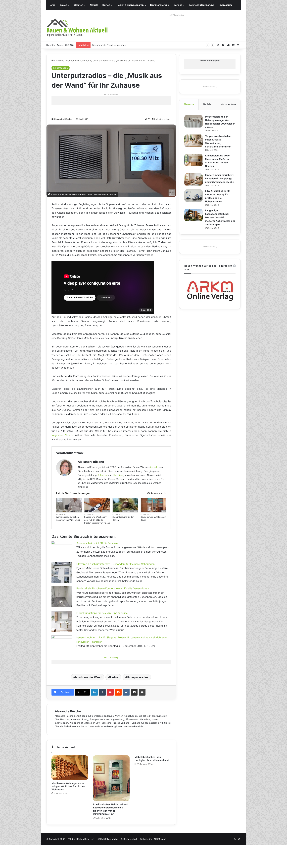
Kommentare (228, 104)
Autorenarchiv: (158, 493)
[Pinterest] (110, 692)
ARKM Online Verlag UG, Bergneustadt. (117, 839)
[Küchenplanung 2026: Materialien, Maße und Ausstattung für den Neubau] (193, 160)
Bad (163, 511)
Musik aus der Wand (88, 677)
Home (52, 4)
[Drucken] (142, 692)
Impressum (225, 4)
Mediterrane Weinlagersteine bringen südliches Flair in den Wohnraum (68, 786)
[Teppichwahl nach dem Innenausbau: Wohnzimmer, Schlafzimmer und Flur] (193, 140)
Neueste (189, 104)
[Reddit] (118, 692)
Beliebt (207, 104)
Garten (106, 4)
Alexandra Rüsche (63, 119)
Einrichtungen (83, 60)
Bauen (63, 4)
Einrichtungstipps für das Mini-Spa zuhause (102, 613)
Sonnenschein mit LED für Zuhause (97, 543)
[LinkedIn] (94, 692)
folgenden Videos (62, 435)
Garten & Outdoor (130, 511)
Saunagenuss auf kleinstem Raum (153, 518)
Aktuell (94, 4)
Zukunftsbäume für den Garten (123, 518)
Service (178, 4)
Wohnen (78, 4)
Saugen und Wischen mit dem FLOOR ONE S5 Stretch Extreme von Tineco (97, 520)
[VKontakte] (126, 692)
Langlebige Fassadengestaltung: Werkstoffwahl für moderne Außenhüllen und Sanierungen (220, 217)
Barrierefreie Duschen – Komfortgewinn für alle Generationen (112, 588)
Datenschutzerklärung (201, 4)
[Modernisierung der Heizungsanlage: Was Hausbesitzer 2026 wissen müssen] (193, 121)
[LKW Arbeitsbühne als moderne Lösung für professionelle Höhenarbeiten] (193, 195)
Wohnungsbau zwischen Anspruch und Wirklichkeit (68, 518)
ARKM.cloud (160, 839)
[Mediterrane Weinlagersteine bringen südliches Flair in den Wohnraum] (69, 767)
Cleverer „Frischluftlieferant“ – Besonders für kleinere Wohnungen (115, 564)
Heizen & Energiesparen (130, 4)
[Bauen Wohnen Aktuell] (77, 27)
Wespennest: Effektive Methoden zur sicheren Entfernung (122, 45)
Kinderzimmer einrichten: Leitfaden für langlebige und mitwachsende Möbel (220, 178)
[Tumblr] (102, 692)
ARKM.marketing (177, 15)
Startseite (58, 60)
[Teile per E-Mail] (134, 692)
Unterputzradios (137, 677)
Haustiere (118, 475)
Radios (114, 677)
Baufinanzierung (159, 4)
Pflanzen (102, 475)
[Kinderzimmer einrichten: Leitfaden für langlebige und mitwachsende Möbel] (193, 179)
